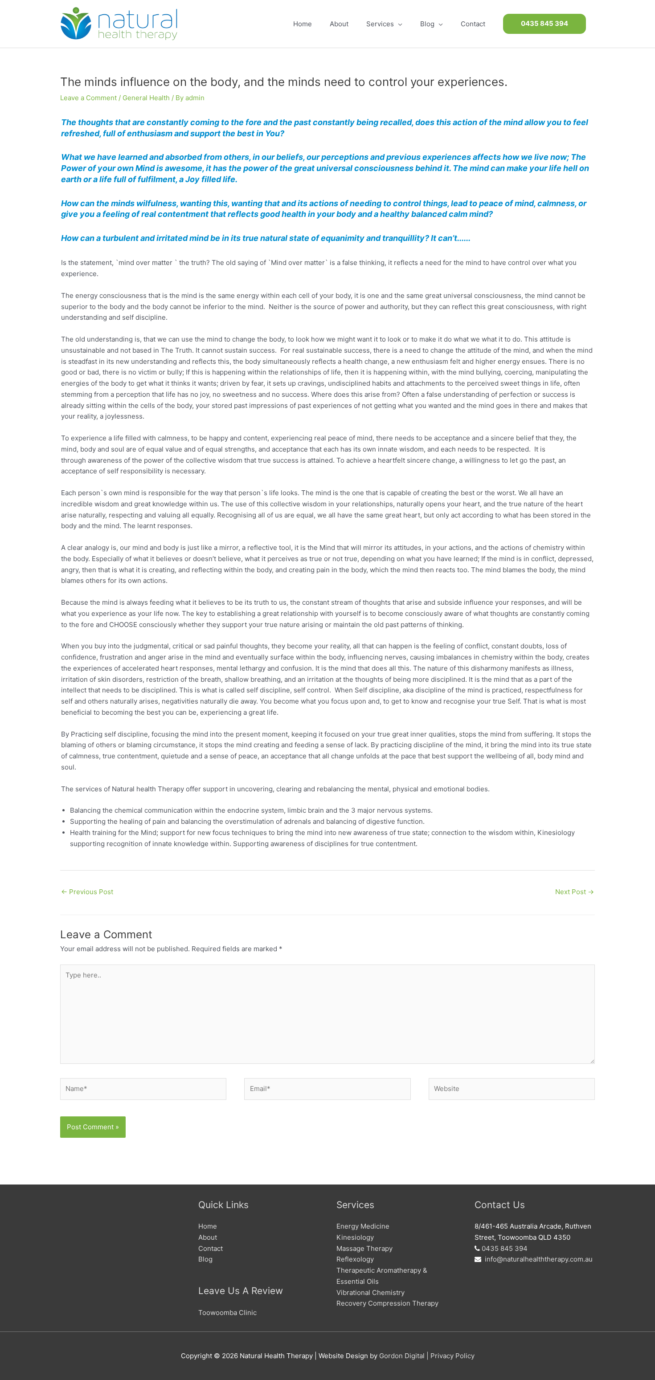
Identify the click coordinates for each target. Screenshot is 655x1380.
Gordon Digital (402, 1356)
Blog (205, 1259)
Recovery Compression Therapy (387, 1303)
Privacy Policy (452, 1356)
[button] (544, 24)
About (207, 1237)
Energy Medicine (362, 1226)
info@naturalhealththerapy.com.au (539, 1259)
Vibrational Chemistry (370, 1292)
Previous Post (87, 891)
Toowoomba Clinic (227, 1312)
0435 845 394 (505, 1248)
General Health (146, 98)
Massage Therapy (364, 1248)
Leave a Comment (88, 98)
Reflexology (355, 1259)
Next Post (574, 891)
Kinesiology (355, 1237)
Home (207, 1226)
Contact (210, 1248)
